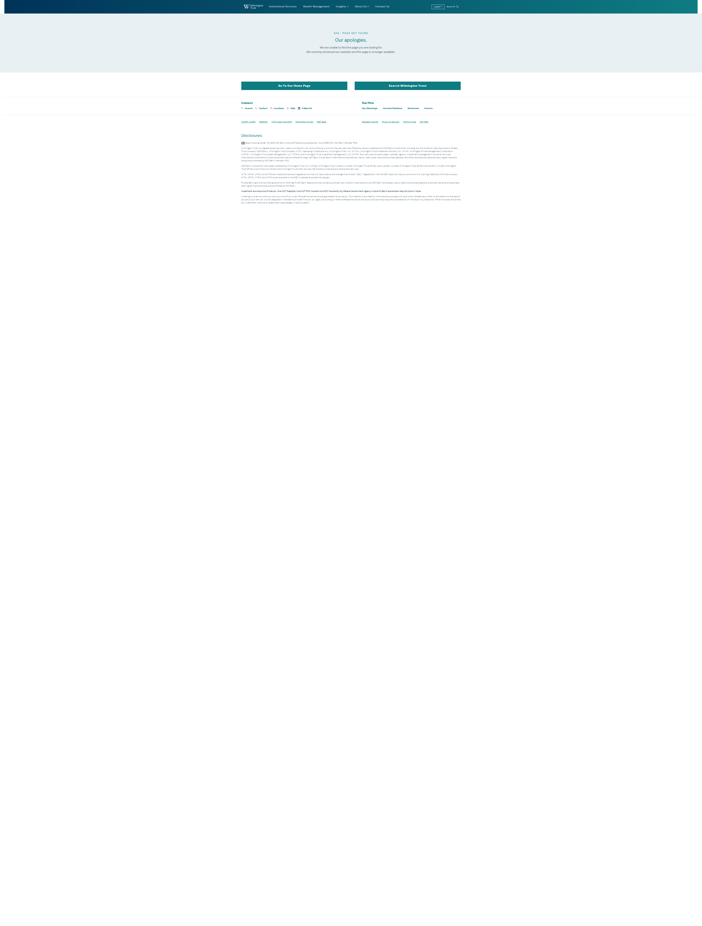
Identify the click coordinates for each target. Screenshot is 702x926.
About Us (361, 6)
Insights (341, 6)
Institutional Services (283, 6)
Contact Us (382, 6)
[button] (246, 108)
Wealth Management (316, 6)
